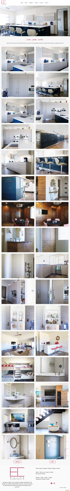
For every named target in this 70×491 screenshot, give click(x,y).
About (40, 468)
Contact (58, 468)
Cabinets (45, 468)
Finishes (49, 468)
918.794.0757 (42, 473)
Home (37, 468)
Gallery (54, 468)
